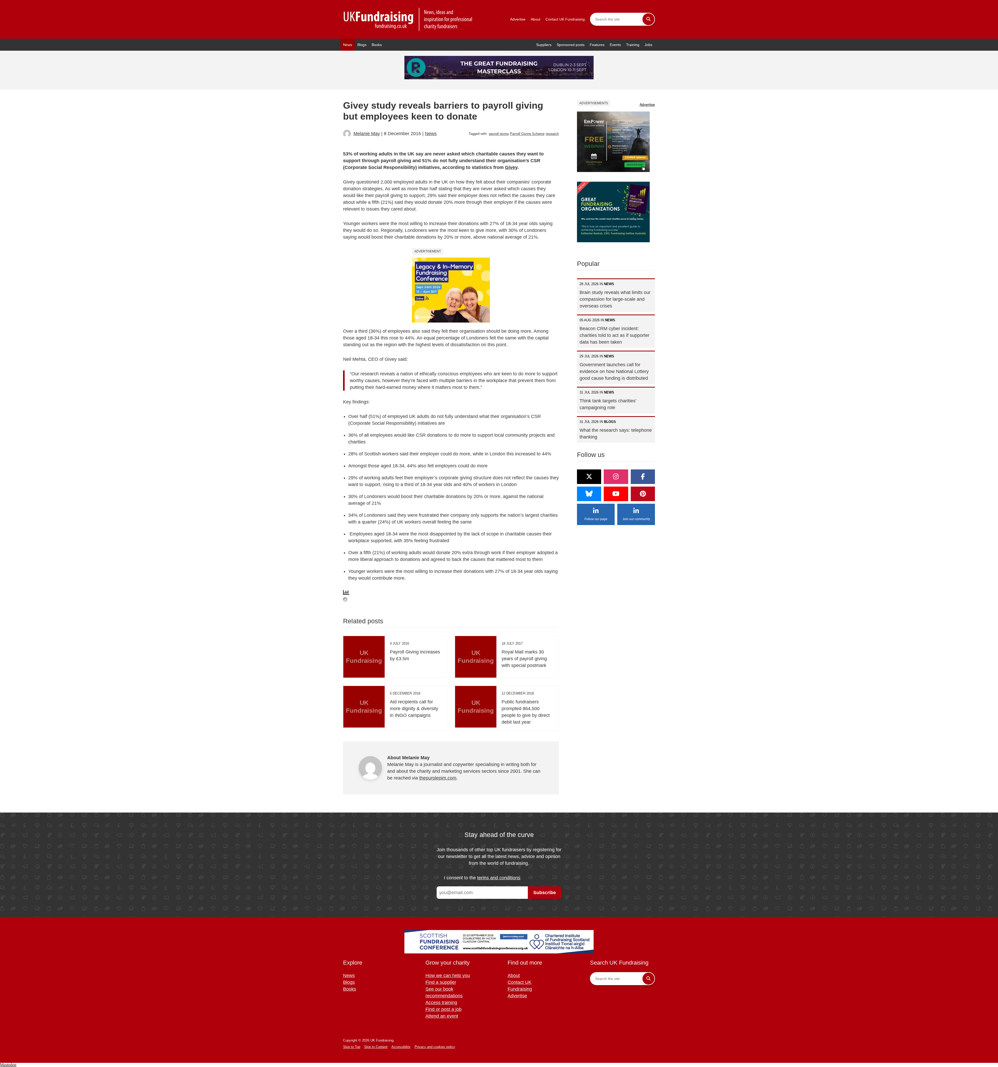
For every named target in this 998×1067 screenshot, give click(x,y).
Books (377, 45)
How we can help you (447, 975)
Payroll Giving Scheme (527, 134)
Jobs (648, 45)
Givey (511, 167)
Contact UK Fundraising (565, 19)
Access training (441, 1002)
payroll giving (499, 134)
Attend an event (441, 1016)
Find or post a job (443, 1009)
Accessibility (401, 1047)
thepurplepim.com (437, 778)
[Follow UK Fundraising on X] (589, 476)
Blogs (361, 45)
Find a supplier (440, 982)
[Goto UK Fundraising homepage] (408, 19)
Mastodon (8, 1065)
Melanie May (366, 133)
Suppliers (543, 45)
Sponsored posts (571, 45)
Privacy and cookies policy (435, 1047)
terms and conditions (498, 877)
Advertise (518, 19)
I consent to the (482, 877)
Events (615, 45)
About (535, 19)
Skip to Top (351, 1047)
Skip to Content (376, 1047)
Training (632, 45)
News (347, 45)
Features (597, 45)
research (552, 134)
